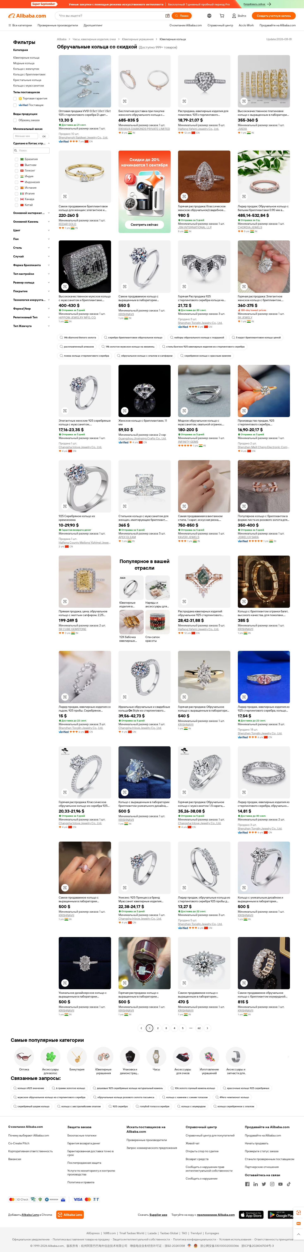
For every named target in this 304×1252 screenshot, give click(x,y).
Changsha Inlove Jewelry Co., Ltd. (80, 447)
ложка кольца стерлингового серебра (86, 355)
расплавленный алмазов (79, 346)
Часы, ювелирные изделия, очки (94, 39)
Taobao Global (169, 1233)
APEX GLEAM (127, 537)
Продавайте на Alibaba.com (263, 1135)
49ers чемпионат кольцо (234, 1097)
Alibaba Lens (30, 1214)
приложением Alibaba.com (216, 1214)
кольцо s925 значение (31, 1088)
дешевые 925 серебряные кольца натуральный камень (130, 1088)
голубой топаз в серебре (154, 1106)
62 (199, 1028)
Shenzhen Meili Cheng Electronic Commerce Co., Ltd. (264, 447)
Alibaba (61, 39)
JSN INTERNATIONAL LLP (195, 227)
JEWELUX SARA (248, 537)
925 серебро (120, 1106)
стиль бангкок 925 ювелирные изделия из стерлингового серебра (205, 346)
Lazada (152, 1233)
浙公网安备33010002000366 (219, 1245)
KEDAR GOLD (67, 224)
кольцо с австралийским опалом (81, 1106)
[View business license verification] (189, 1246)
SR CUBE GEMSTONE (72, 629)
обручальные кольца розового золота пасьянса (125, 1097)
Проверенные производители (147, 1140)
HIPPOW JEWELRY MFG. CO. (77, 317)
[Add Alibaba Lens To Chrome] (70, 1215)
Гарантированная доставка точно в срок (90, 1153)
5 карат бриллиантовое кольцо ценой (258, 337)
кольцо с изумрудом (193, 1106)
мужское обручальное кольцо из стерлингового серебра (51, 1097)
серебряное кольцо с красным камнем (207, 355)
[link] (298, 1212)
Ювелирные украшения (137, 39)
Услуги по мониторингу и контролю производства (91, 1172)
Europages (212, 1233)
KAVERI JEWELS (188, 537)
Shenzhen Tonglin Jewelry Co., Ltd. (200, 322)
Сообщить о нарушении (201, 1178)
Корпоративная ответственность (30, 1151)
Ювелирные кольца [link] (173, 39)
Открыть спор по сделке (202, 1151)
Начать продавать (256, 1143)
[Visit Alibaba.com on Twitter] (263, 1184)
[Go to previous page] (141, 1028)
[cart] (223, 16)
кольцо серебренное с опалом (236, 1106)
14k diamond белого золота (80, 337)
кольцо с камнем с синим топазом (187, 1097)
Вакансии (14, 1159)
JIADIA (242, 128)
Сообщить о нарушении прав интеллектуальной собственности (209, 1168)
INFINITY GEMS (188, 441)
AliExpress (93, 1233)
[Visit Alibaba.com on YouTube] (280, 1184)
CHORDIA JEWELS (250, 227)
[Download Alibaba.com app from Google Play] (282, 1215)
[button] (167, 15)
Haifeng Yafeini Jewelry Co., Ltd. (198, 128)
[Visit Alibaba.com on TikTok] (288, 1184)
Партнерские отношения (262, 1167)
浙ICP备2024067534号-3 (257, 1245)
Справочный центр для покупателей (210, 1135)
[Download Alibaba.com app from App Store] (251, 1215)
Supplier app (158, 1214)
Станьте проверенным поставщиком (269, 1159)
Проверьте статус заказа (261, 1151)
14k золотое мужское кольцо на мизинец (130, 346)
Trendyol (196, 1233)
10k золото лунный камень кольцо (195, 1088)
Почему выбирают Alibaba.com (28, 1135)
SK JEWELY (245, 317)
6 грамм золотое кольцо (70, 1088)
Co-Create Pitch (18, 1143)
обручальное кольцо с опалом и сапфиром (146, 355)
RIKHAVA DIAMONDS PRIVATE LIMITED (144, 128)
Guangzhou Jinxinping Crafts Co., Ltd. (142, 438)
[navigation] (31, 534)
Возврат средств (197, 1159)
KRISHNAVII (126, 314)
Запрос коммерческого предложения (152, 1147)
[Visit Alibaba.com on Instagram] (272, 1184)
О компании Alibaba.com (25, 1126)
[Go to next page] (207, 1028)
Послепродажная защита (84, 1162)
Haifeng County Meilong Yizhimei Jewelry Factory (85, 542)
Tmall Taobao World (131, 1233)
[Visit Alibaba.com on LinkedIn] (255, 1184)
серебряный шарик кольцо (33, 1106)
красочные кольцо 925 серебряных (248, 1088)
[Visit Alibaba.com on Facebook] (247, 1184)
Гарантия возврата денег (83, 1143)
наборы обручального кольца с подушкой (199, 337)
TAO (184, 1233)
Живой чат (193, 1143)
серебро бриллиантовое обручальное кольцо (135, 337)
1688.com (109, 1233)
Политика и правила (80, 1182)
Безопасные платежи (81, 1135)
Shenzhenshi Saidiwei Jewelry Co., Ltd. (83, 137)
